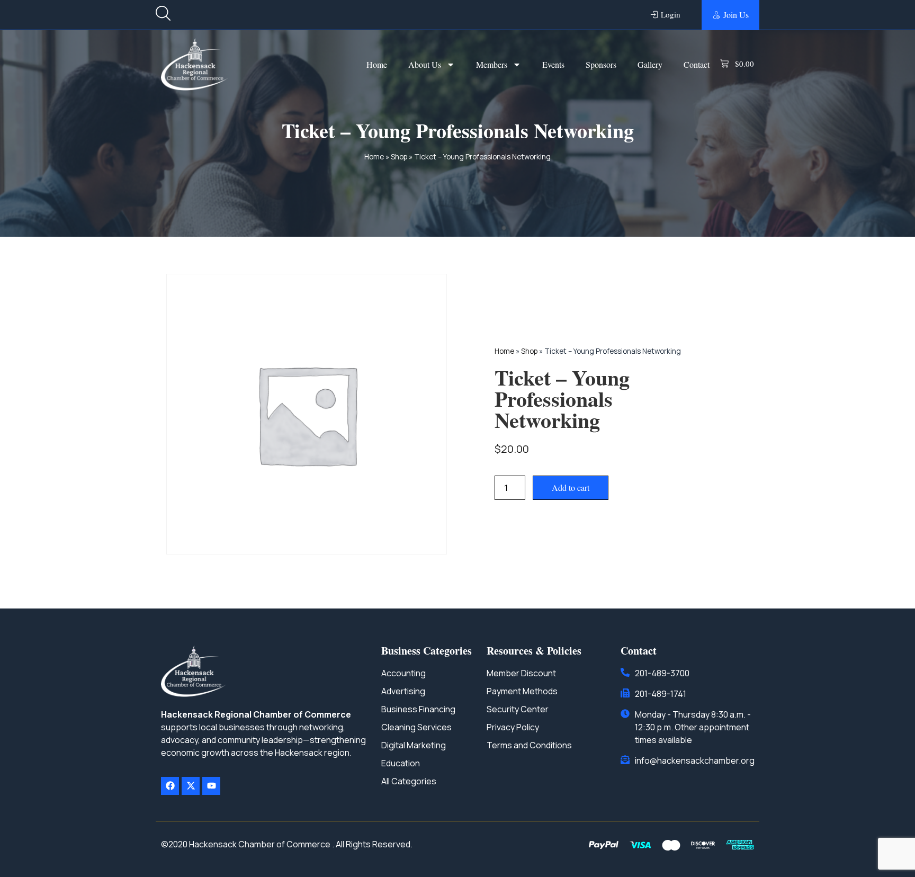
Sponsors (601, 64)
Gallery (650, 64)
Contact (697, 64)
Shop (399, 157)
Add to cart (570, 487)
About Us (424, 64)
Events (553, 64)
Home (376, 64)
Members (491, 64)
